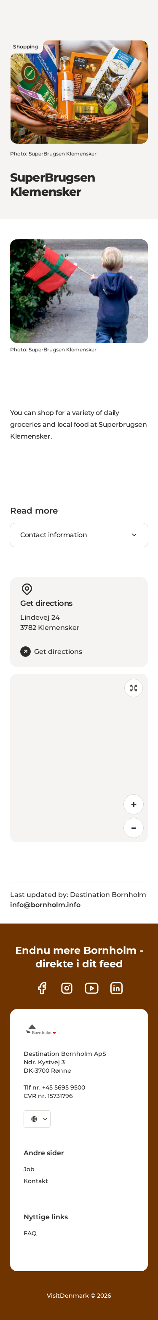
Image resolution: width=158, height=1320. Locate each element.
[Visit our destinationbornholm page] (42, 988)
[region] (79, 758)
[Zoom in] (133, 804)
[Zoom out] (133, 828)
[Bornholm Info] (41, 1029)
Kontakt (36, 1181)
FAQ (30, 1233)
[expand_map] (133, 688)
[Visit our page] (66, 988)
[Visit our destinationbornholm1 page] (91, 988)
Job (29, 1169)
